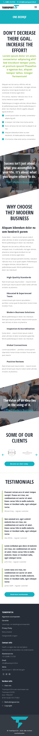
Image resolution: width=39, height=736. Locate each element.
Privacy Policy (7, 628)
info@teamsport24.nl (27, 2)
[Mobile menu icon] (35, 7)
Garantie (5, 620)
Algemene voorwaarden (11, 617)
